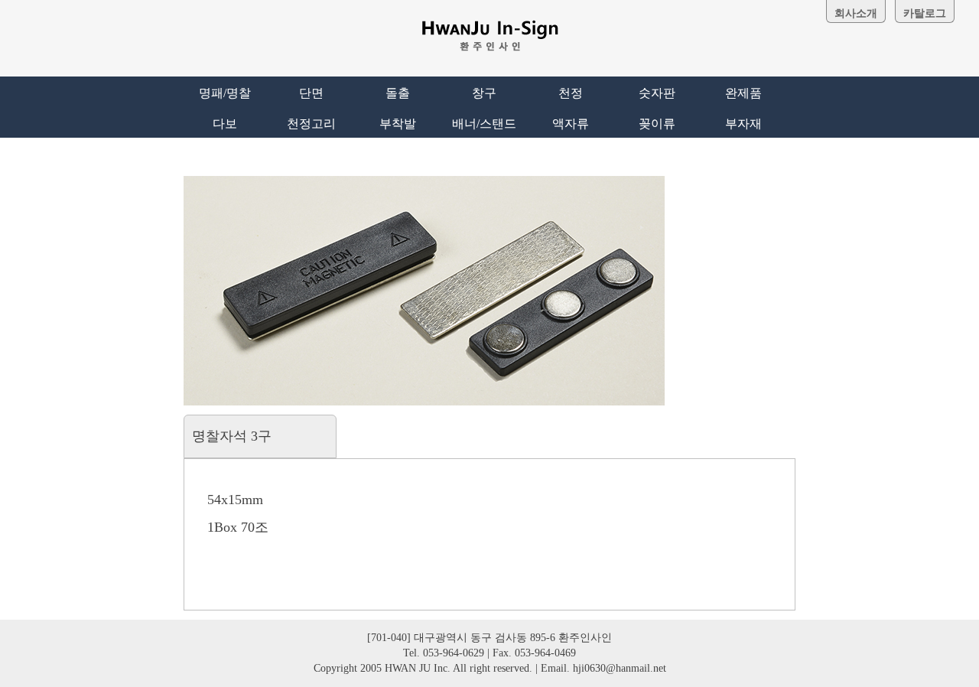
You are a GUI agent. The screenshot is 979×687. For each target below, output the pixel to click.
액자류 (570, 123)
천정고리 (311, 123)
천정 (570, 92)
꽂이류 (657, 123)
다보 (225, 123)
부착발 (397, 123)
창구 (484, 92)
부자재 (743, 123)
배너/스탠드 (484, 123)
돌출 (397, 92)
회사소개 (855, 13)
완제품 (743, 92)
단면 (311, 92)
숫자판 (657, 92)
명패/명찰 (225, 92)
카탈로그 (924, 13)
